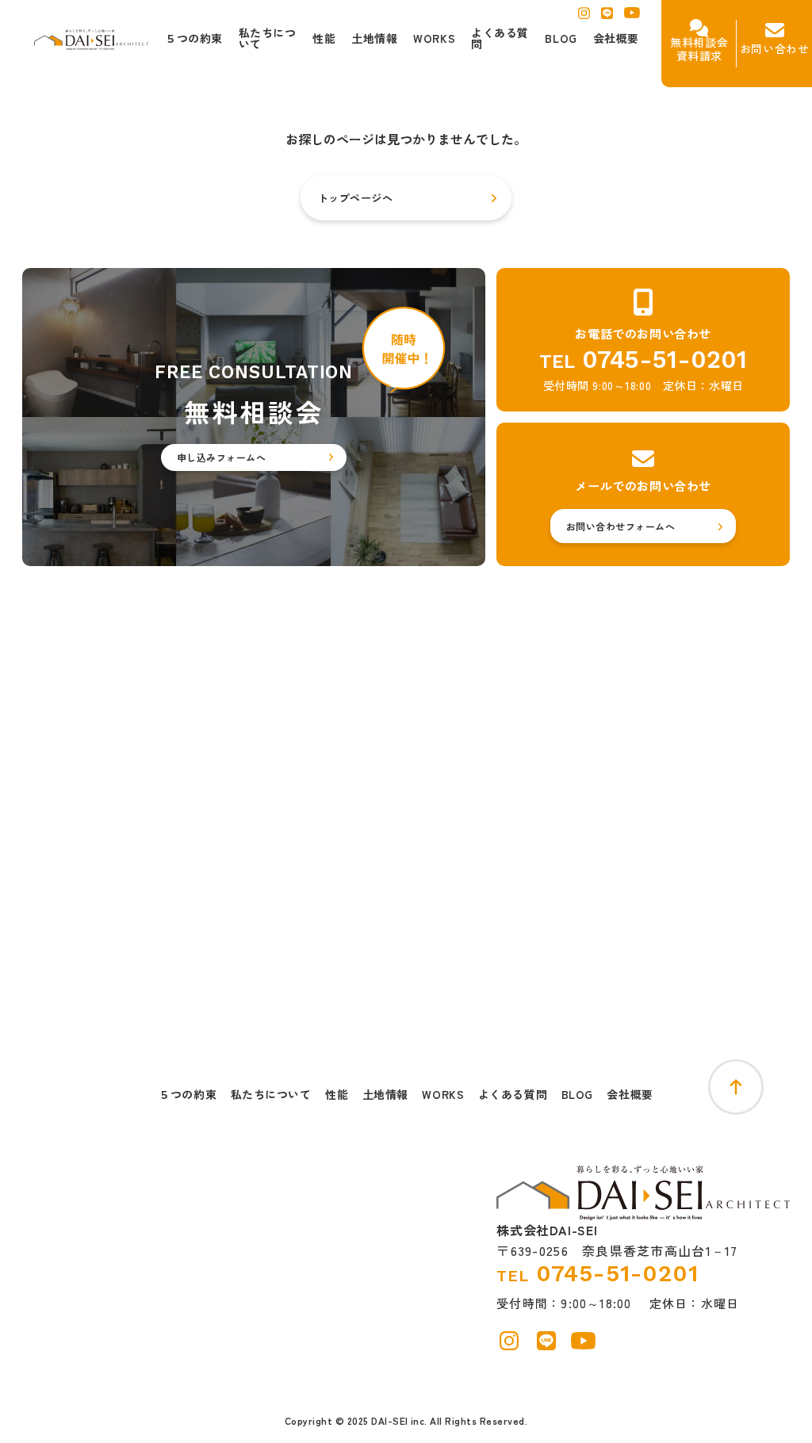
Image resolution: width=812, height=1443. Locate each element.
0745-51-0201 (664, 359)
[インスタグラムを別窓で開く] (584, 17)
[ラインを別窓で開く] (607, 17)
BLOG (577, 1094)
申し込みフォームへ (221, 457)
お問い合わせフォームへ (620, 526)
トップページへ (355, 197)
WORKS (443, 1094)
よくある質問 (512, 1094)
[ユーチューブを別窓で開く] (632, 17)
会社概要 (630, 1094)
